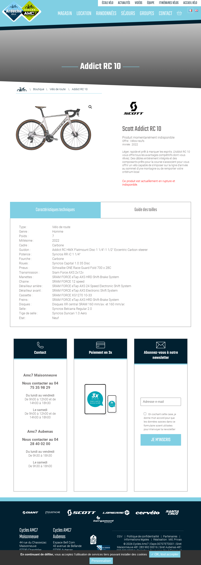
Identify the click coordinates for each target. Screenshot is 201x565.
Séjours (128, 13)
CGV (119, 536)
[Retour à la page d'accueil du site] (22, 89)
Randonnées (106, 13)
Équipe (150, 3)
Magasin (65, 13)
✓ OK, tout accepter (164, 554)
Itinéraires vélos (169, 3)
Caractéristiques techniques (55, 209)
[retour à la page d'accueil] (14, 11)
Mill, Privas (175, 539)
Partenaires (170, 536)
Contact (165, 13)
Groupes (147, 13)
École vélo (107, 3)
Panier (179, 13)
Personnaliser (101, 560)
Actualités (124, 3)
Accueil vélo (190, 3)
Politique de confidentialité (143, 536)
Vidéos (138, 3)
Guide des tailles (145, 209)
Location (84, 13)
